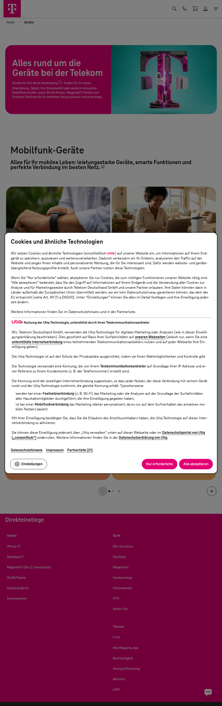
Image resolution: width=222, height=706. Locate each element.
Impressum (55, 450)
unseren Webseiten (150, 337)
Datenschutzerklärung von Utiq (143, 437)
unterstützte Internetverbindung (37, 342)
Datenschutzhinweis (26, 450)
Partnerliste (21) (80, 450)
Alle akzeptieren (196, 464)
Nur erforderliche (159, 464)
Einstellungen (31, 464)
